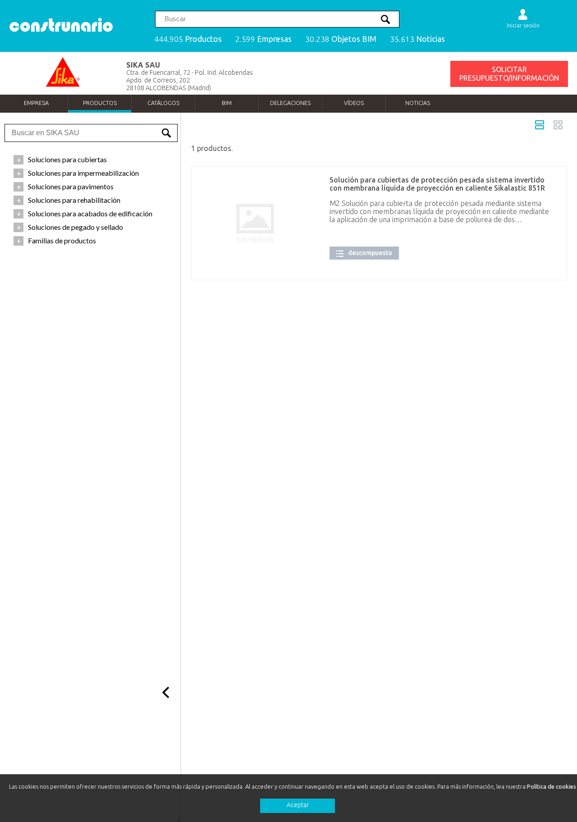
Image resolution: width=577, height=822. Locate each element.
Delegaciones (290, 103)
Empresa (36, 103)
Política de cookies (551, 786)
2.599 (263, 39)
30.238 (340, 39)
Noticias (417, 103)
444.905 (188, 39)
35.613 (417, 39)
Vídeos (354, 103)
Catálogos (163, 103)
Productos (100, 103)
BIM (227, 103)
